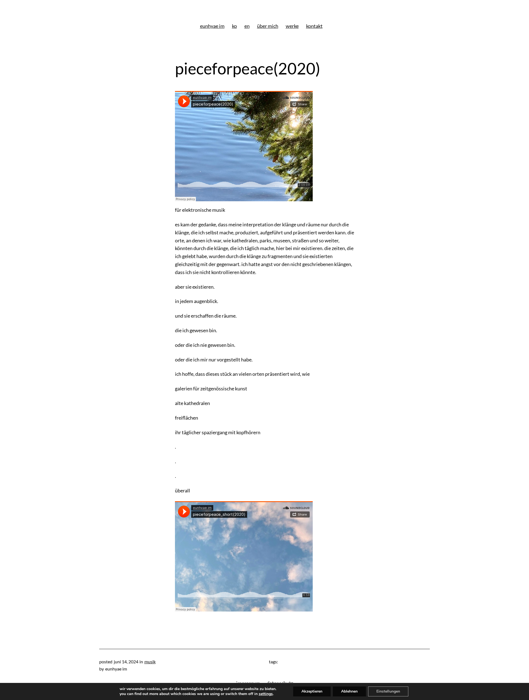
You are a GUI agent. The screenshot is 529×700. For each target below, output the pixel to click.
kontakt (314, 26)
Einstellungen (388, 691)
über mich (267, 26)
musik (150, 661)
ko (234, 26)
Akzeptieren (311, 691)
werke (292, 26)
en (247, 26)
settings (266, 693)
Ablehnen (349, 691)
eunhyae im (212, 26)
